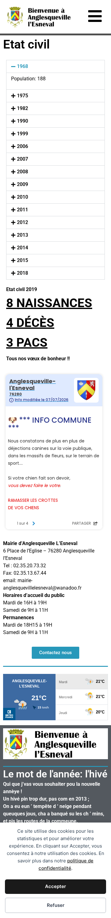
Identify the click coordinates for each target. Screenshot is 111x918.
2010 (22, 197)
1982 (22, 108)
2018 (22, 273)
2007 (22, 159)
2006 (22, 146)
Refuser (55, 905)
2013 (22, 235)
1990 (22, 121)
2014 (22, 248)
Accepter (55, 886)
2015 (22, 260)
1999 (22, 134)
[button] (55, 66)
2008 (22, 172)
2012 (22, 222)
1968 (22, 66)
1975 (22, 96)
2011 (22, 210)
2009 (22, 184)
